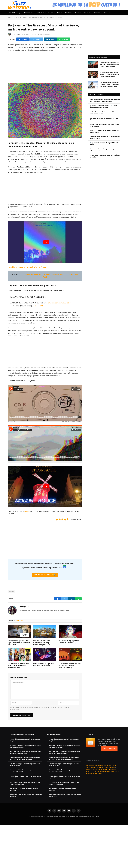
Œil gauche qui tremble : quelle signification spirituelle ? (24, 789)
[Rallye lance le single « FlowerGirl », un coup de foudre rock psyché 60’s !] (44, 631)
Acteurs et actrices (109, 767)
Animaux (60, 13)
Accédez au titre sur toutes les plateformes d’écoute (27, 267)
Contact (97, 817)
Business (87, 13)
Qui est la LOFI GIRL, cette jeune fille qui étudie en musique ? (105, 156)
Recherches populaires (76, 817)
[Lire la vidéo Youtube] (46, 242)
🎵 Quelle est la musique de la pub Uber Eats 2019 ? (104, 144)
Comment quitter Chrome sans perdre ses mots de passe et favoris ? (25, 771)
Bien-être (97, 13)
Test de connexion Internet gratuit (101, 766)
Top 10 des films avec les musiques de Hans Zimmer (104, 119)
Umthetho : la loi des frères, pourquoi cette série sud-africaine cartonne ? (25, 746)
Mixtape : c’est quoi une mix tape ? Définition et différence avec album (19, 643)
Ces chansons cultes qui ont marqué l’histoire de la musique (104, 125)
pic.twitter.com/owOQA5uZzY (59, 303)
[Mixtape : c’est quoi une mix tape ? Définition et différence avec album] (19, 631)
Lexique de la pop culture (103, 765)
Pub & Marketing (14, 13)
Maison (50, 13)
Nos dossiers (90, 765)
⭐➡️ (45, 575)
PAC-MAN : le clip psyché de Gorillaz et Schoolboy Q (69, 642)
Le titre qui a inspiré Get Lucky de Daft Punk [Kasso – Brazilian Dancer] (70, 666)
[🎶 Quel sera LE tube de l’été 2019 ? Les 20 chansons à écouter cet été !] (19, 654)
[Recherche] (119, 13)
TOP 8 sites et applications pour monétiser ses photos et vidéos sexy (25, 783)
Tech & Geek (40, 13)
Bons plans (107, 13)
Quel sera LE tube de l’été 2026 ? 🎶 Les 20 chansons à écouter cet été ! (103, 106)
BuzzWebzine (11, 17)
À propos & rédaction (52, 817)
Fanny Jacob (17, 34)
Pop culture (28, 13)
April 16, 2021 (38, 306)
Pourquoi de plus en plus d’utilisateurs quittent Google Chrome (25, 740)
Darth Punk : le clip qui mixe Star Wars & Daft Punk (43, 665)
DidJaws (27, 511)
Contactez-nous (109, 749)
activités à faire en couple (94, 769)
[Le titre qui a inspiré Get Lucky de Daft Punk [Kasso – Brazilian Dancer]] (70, 654)
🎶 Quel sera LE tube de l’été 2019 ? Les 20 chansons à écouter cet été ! (18, 666)
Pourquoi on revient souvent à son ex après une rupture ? (25, 777)
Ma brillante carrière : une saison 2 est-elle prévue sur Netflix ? (26, 795)
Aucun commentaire (45, 34)
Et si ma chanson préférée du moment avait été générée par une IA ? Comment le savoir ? (109, 84)
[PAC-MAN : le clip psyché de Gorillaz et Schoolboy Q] (70, 631)
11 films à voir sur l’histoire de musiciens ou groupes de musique (104, 113)
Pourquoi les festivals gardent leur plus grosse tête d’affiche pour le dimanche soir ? (109, 64)
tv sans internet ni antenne (101, 771)
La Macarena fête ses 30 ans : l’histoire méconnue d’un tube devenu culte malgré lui (109, 74)
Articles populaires (64, 817)
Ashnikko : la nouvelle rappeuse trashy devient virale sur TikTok (105, 137)
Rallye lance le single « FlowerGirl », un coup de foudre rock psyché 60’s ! (42, 643)
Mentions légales (89, 817)
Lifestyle (68, 13)
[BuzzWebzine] (20, 5)
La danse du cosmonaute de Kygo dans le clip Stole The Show (104, 131)
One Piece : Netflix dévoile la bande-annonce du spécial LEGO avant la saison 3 (25, 752)
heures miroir (97, 773)
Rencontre (78, 13)
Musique (18, 17)
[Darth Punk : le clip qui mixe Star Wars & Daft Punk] (44, 654)
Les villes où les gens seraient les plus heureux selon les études (25, 765)
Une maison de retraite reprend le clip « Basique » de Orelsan (102, 150)
